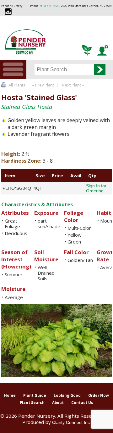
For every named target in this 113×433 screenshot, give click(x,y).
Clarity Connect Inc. (71, 422)
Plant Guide (34, 395)
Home (10, 395)
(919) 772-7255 (49, 6)
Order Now (98, 395)
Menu (13, 69)
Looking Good (67, 395)
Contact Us (82, 402)
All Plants (16, 85)
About (58, 402)
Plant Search (32, 402)
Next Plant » (73, 85)
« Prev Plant (42, 85)
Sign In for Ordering (96, 188)
